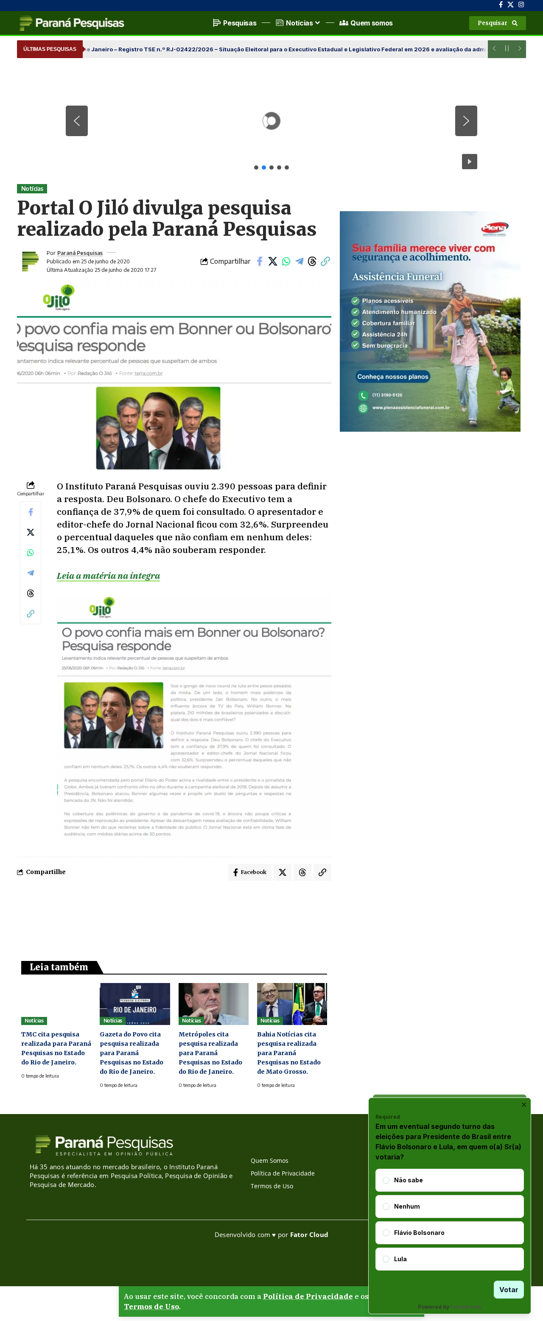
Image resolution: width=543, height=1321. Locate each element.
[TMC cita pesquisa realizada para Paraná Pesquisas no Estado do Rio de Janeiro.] (56, 1004)
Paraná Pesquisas (80, 252)
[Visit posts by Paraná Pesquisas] (29, 261)
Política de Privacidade (308, 1296)
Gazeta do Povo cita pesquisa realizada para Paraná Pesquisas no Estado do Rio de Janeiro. (131, 1053)
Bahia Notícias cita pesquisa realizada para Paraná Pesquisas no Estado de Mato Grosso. (289, 1053)
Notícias (32, 188)
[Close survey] (524, 1105)
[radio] (386, 1180)
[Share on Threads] (312, 261)
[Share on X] (273, 261)
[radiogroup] (449, 1220)
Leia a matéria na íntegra (108, 575)
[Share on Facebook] (260, 261)
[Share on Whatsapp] (286, 261)
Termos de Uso (151, 1306)
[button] (497, 23)
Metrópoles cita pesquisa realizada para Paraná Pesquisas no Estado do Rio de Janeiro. (210, 1053)
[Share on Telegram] (299, 261)
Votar (508, 1289)
